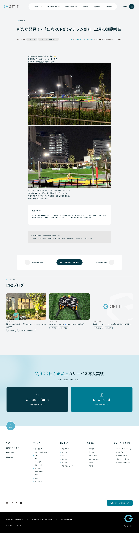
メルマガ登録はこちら (121, 503)
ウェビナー (65, 459)
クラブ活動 (31, 39)
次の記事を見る (101, 262)
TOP (8, 443)
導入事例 (64, 463)
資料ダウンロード (67, 466)
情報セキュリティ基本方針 (14, 519)
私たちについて (94, 452)
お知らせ (86, 6)
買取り (37, 459)
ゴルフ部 (108, 328)
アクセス (91, 463)
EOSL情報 (10, 452)
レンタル (37, 468)
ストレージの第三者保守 (42, 452)
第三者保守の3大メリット (124, 463)
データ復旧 (38, 482)
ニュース (64, 452)
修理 (36, 478)
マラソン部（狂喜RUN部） (48, 39)
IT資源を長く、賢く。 (122, 459)
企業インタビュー (71, 6)
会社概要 (91, 449)
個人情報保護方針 (66, 519)
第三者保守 (38, 449)
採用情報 (109, 6)
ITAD (36, 455)
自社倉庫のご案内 (121, 456)
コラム (64, 456)
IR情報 (91, 466)
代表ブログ (65, 449)
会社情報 (97, 6)
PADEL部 (53, 328)
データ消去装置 (39, 471)
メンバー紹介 (93, 456)
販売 (36, 475)
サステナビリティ (94, 459)
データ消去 (38, 462)
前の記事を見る (37, 262)
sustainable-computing (123, 449)
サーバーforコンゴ (121, 452)
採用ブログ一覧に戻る (71, 262)
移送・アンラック (40, 465)
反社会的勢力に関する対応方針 (42, 519)
